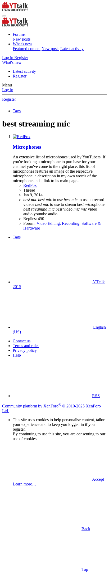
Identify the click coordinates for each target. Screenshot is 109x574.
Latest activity (72, 48)
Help (17, 355)
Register (19, 76)
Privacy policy (25, 350)
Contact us (21, 341)
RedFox (30, 185)
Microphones (27, 147)
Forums (19, 34)
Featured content (26, 48)
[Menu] (4, 16)
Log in (7, 89)
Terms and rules (26, 345)
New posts (21, 39)
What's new (22, 44)
